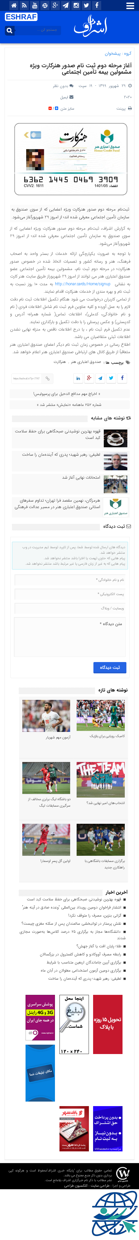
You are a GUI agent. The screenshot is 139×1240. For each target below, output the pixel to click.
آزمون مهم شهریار (58, 737)
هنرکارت (60, 362)
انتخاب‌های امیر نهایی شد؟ (106, 803)
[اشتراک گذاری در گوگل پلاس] (89, 378)
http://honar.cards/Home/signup (83, 284)
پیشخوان (113, 53)
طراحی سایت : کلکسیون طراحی (87, 1186)
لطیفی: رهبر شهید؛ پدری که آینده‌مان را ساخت (61, 454)
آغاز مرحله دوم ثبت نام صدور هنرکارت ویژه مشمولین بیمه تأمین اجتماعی (81, 69)
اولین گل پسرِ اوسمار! (55, 861)
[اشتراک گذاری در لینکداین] (78, 378)
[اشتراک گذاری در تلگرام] (100, 378)
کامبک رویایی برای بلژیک (107, 736)
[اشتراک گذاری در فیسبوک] (122, 378)
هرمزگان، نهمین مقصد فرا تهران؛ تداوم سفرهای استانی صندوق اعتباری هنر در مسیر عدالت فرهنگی (57, 503)
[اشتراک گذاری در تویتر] (111, 378)
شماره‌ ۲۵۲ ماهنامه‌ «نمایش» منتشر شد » (69, 405)
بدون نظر (60, 86)
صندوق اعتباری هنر (86, 362)
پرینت (122, 108)
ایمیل (64, 97)
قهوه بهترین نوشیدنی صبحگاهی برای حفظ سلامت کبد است (57, 434)
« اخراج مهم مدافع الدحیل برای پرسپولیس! (66, 394)
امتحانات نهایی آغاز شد (81, 477)
